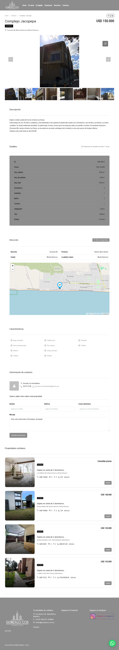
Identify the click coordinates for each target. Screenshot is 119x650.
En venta (31, 5)
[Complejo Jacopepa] (59, 285)
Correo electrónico (84, 404)
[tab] (105, 43)
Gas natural (51, 345)
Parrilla (49, 356)
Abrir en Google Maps (102, 240)
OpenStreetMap (97, 314)
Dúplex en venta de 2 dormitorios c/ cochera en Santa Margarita (63, 537)
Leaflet (89, 314)
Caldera (15, 356)
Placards (84, 340)
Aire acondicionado (19, 345)
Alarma (15, 351)
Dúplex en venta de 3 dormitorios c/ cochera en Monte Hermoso (63, 470)
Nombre (12, 404)
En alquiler (39, 5)
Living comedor (52, 351)
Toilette (83, 345)
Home (24, 5)
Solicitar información (18, 435)
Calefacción (51, 340)
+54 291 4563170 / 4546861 (45, 619)
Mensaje (12, 415)
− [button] (12, 269)
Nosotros (57, 5)
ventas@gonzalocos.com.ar (45, 622)
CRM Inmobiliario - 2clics (22, 645)
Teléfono (47, 404)
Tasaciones (48, 5)
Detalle (108, 483)
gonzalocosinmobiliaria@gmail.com (47, 386)
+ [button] (12, 265)
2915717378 (27, 386)
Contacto (65, 5)
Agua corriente (18, 340)
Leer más (8, 631)
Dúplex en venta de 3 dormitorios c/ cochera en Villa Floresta (62, 570)
